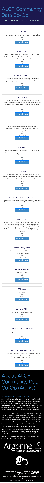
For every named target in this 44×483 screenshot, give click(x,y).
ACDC (19, 472)
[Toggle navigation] (3, 2)
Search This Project (22, 42)
